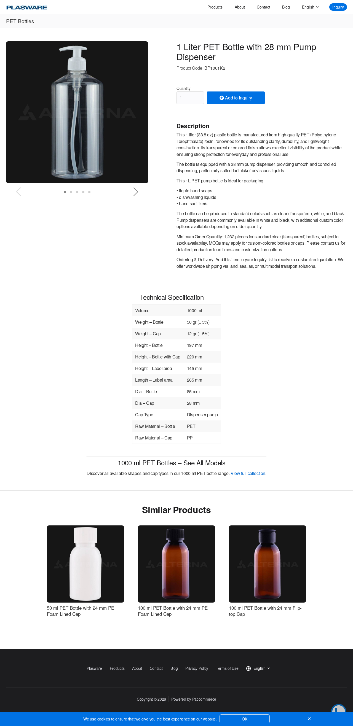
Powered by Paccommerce (193, 699)
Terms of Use (227, 668)
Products (215, 7)
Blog (286, 7)
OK (244, 719)
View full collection (248, 473)
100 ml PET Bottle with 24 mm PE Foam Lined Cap (173, 611)
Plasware (94, 668)
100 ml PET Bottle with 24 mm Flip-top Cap (265, 611)
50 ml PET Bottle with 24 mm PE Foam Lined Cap (80, 611)
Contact (263, 7)
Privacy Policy (196, 668)
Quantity (183, 88)
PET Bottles (20, 21)
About (240, 7)
